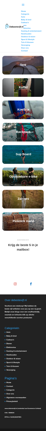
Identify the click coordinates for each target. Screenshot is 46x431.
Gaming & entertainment (16, 351)
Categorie (10, 390)
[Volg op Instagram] (15, 284)
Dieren (9, 343)
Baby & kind (11, 336)
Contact (9, 386)
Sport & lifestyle (13, 362)
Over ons (10, 394)
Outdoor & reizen (13, 359)
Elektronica (11, 347)
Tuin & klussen (12, 366)
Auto (8, 332)
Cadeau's (10, 340)
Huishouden (11, 355)
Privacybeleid (12, 401)
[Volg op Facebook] (31, 284)
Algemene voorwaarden (16, 397)
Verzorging (10, 370)
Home (8, 382)
